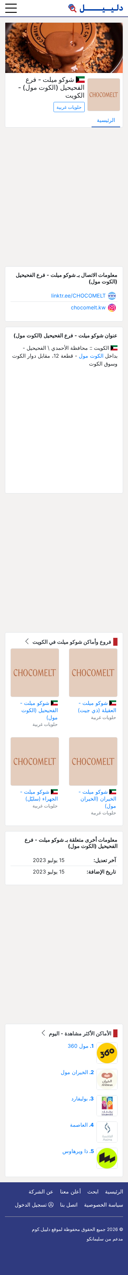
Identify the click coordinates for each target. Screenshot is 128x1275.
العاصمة (82, 1124)
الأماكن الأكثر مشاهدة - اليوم (79, 1033)
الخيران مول (77, 1072)
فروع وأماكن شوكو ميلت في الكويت (71, 641)
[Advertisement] (64, 197)
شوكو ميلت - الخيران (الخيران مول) (97, 798)
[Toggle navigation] (11, 8)
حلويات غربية (69, 107)
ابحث (92, 1191)
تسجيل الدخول (31, 1204)
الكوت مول (91, 355)
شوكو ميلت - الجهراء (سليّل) (39, 795)
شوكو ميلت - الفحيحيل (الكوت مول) (39, 710)
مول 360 (81, 1046)
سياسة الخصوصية (103, 1204)
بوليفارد (82, 1098)
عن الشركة (41, 1191)
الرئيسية (106, 120)
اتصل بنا (68, 1204)
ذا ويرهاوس (78, 1151)
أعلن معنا (70, 1191)
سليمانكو (95, 1238)
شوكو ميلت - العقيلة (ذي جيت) (97, 706)
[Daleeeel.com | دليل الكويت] (95, 8)
